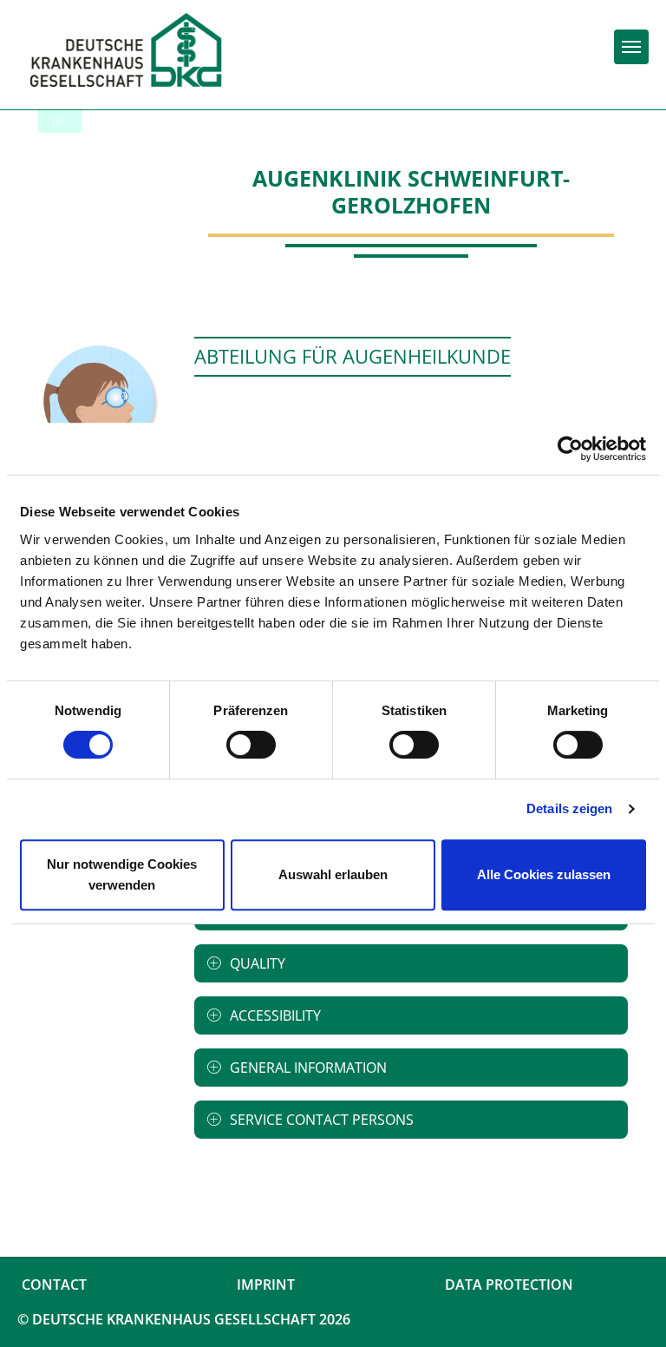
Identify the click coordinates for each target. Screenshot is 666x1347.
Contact (54, 1284)
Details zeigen (569, 808)
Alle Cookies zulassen (543, 874)
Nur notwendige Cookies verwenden (122, 874)
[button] (411, 963)
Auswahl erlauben (333, 874)
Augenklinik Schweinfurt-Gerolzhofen (411, 191)
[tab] (411, 963)
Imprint (266, 1284)
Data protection (509, 1284)
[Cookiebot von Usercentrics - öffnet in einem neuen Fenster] (570, 449)
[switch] (251, 745)
